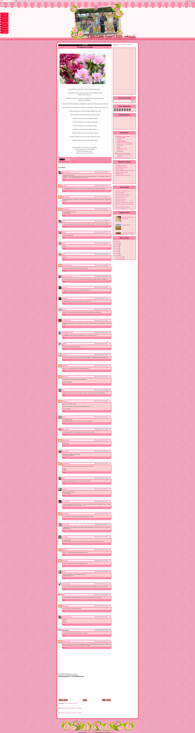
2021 (116, 243)
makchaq (65, 549)
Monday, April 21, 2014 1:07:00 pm (101, 429)
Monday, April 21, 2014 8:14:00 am (101, 185)
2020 (116, 244)
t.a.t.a (64, 309)
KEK (5, 20)
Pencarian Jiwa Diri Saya (123, 153)
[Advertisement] (69, 687)
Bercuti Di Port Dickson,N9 (122, 194)
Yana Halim (65, 513)
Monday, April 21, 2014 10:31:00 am (101, 354)
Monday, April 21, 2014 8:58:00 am (101, 232)
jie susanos (66, 605)
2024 (116, 241)
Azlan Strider (66, 463)
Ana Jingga (66, 429)
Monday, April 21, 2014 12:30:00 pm (101, 401)
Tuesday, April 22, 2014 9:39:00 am (101, 630)
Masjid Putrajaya (120, 169)
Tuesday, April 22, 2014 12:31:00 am (101, 583)
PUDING (5, 25)
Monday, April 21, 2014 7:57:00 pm (101, 549)
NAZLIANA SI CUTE (68, 332)
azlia (64, 243)
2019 (116, 246)
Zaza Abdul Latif (67, 172)
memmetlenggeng (67, 265)
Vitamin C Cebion (126, 225)
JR (63, 390)
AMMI (118, 147)
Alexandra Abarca (67, 616)
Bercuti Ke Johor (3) (121, 199)
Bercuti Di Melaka (120, 192)
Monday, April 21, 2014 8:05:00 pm (101, 571)
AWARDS (5, 32)
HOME (5, 13)
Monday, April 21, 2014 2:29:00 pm (101, 489)
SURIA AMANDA (121, 141)
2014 (116, 255)
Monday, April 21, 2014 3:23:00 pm (101, 501)
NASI (5, 15)
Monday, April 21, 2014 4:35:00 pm (101, 513)
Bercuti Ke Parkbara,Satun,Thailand (124, 202)
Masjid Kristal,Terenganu (122, 167)
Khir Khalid (66, 501)
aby (64, 221)
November (119, 258)
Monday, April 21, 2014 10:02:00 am (101, 287)
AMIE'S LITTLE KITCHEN (123, 158)
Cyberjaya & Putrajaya (121, 208)
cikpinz (64, 185)
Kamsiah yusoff (74, 161)
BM (63, 594)
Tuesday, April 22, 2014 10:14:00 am (101, 641)
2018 (116, 248)
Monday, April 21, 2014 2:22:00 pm (101, 463)
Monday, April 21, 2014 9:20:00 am (101, 243)
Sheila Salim (66, 524)
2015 (116, 253)
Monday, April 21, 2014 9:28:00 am (101, 265)
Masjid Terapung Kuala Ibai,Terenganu (125, 170)
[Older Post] (106, 701)
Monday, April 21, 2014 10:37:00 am (101, 365)
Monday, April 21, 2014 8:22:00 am (101, 196)
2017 (116, 250)
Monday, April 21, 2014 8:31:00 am (101, 208)
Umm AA (65, 287)
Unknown (65, 376)
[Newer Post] (63, 701)
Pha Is (64, 571)
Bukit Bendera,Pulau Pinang (122, 207)
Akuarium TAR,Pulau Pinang (123, 191)
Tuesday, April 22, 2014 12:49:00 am (101, 594)
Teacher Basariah (67, 276)
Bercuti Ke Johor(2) (120, 200)
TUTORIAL (5, 30)
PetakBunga (66, 209)
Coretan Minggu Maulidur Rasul (124, 154)
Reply (63, 180)
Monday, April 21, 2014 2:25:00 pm (101, 478)
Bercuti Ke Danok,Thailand (122, 196)
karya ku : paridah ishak (123, 136)
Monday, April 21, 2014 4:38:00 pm (101, 524)
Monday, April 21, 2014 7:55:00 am (101, 172)
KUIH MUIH (5, 23)
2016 (116, 251)
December (119, 257)
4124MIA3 (65, 365)
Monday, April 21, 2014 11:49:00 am (101, 390)
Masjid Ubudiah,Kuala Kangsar (123, 175)
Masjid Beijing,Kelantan (121, 165)
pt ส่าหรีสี (65, 537)
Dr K (64, 478)
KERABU (5, 18)
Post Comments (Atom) (71, 703)
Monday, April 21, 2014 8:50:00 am (101, 221)
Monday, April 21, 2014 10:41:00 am (101, 376)
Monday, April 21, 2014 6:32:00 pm (101, 536)
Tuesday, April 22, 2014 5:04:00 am (101, 616)
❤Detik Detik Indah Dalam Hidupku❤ (66, 5)
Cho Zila (65, 354)
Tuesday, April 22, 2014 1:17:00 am (101, 605)
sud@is (65, 489)
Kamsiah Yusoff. (90, 732)
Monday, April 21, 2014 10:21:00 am (101, 332)
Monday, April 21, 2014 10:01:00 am (101, 276)
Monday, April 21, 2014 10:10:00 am (101, 320)
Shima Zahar (66, 440)
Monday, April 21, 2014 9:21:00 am (101, 254)
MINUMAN (5, 27)
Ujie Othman (66, 451)
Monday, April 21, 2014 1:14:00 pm (101, 440)
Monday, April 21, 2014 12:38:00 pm (101, 416)
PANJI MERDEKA (121, 137)
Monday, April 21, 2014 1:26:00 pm (101, 451)
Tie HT (64, 417)
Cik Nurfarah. (114, 732)
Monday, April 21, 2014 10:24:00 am (101, 343)
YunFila (65, 343)
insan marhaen (66, 583)
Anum (64, 232)
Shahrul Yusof (66, 641)
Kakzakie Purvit (67, 320)
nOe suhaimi (66, 196)
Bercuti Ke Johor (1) (121, 197)
